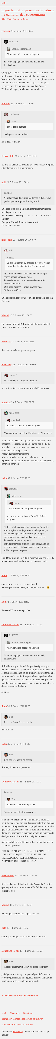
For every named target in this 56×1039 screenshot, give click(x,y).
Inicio (4, 1013)
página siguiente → (28, 995)
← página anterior (10, 995)
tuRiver (5, 3)
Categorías (15, 1013)
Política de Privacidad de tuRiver (17, 1024)
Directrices (28, 1013)
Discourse (18, 1031)
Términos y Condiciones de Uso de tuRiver (22, 1019)
